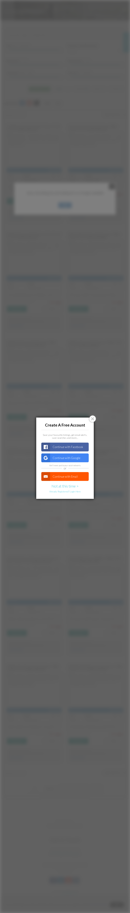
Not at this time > (65, 486)
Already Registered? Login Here (65, 491)
